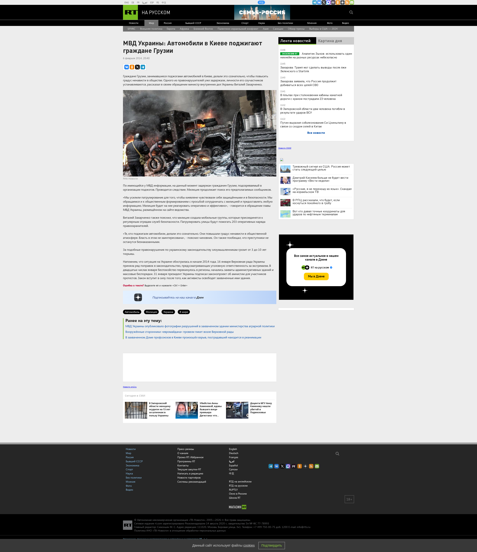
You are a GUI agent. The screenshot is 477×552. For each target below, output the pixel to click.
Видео (345, 22)
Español (233, 465)
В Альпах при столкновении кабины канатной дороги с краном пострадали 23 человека (311, 97)
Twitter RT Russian (324, 2)
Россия (168, 22)
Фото (330, 22)
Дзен (199, 297)
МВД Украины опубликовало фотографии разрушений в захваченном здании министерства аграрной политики (200, 326)
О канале (182, 453)
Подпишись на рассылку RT (352, 2)
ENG (126, 2)
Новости (133, 22)
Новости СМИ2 (284, 148)
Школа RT (234, 497)
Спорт (244, 22)
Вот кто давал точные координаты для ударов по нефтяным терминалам (319, 213)
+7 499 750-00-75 (264, 527)
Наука (261, 22)
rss (347, 2)
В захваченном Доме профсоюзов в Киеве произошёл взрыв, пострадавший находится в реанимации (193, 337)
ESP (152, 2)
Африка (184, 28)
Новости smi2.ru (130, 386)
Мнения (312, 22)
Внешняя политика (151, 28)
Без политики (285, 22)
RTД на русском (238, 485)
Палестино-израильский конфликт (238, 28)
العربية (144, 2)
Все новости (316, 133)
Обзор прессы (296, 28)
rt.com (158, 523)
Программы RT (186, 461)
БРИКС (131, 28)
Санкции (278, 28)
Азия (265, 28)
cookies (249, 545)
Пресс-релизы (185, 449)
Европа (171, 28)
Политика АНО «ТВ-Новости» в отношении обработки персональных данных (180, 530)
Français (233, 457)
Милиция (151, 312)
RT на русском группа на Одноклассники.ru (338, 2)
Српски (233, 469)
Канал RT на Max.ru (328, 2)
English (233, 449)
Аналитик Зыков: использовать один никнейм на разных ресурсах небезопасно (316, 55)
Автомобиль (132, 312)
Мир (151, 22)
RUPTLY (233, 489)
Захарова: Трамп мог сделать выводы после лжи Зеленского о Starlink (313, 69)
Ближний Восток (203, 28)
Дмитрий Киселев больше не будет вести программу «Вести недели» (320, 179)
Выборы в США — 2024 (323, 28)
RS (158, 2)
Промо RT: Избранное (190, 457)
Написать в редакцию (190, 473)
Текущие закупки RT (189, 469)
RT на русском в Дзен (342, 2)
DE (133, 2)
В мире (184, 312)
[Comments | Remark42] (199, 367)
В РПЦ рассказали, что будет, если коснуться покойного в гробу (316, 201)
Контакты (183, 465)
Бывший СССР (193, 22)
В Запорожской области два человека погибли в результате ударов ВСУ (312, 110)
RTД (261, 2)
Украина (168, 312)
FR (138, 2)
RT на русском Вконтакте (319, 2)
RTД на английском (240, 481)
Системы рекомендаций (191, 481)
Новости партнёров (188, 477)
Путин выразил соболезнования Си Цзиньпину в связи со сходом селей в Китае (313, 124)
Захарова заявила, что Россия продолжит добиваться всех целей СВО (308, 83)
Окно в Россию (238, 493)
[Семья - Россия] (262, 12)
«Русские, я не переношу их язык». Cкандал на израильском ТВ (322, 190)
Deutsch (233, 453)
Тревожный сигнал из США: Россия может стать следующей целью (321, 168)
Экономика (223, 22)
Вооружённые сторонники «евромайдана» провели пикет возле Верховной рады (179, 332)
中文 (164, 2)
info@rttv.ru (303, 527)
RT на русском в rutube (333, 2)
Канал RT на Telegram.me (314, 2)
